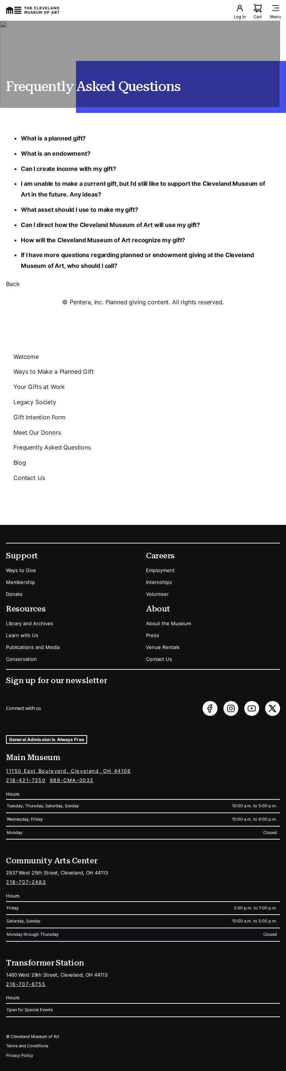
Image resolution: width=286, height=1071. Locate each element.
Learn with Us (22, 635)
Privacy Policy (19, 1055)
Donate (14, 594)
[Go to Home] (33, 10)
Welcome (26, 356)
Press (152, 635)
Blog (19, 462)
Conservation (21, 659)
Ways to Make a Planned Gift (53, 371)
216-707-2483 (26, 882)
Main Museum (33, 757)
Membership (20, 582)
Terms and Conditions (27, 1045)
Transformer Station (45, 962)
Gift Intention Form (39, 417)
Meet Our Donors (37, 432)
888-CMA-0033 (71, 780)
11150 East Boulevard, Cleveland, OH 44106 (68, 771)
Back (12, 284)
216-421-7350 (25, 780)
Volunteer (157, 594)
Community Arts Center (51, 860)
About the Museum (168, 623)
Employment (160, 570)
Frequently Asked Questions (52, 447)
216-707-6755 (25, 984)
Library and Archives (29, 623)
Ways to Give (21, 570)
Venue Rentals (162, 647)
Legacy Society (34, 402)
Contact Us (29, 477)
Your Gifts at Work (39, 386)
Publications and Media (33, 647)
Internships (159, 582)
